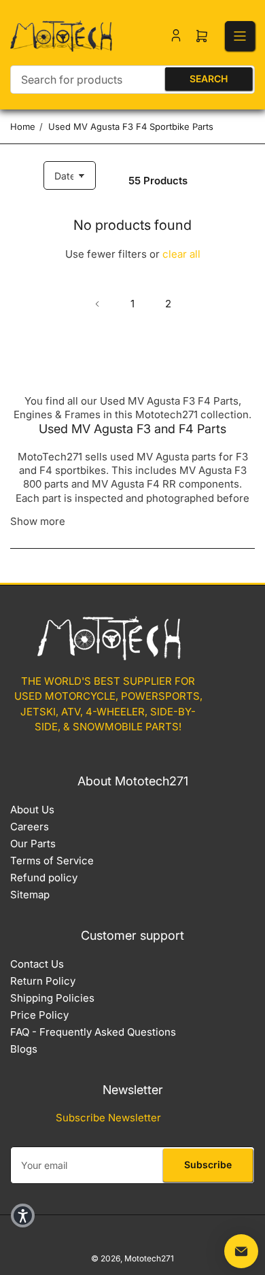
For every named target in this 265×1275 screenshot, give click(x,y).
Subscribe (208, 1164)
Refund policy (43, 877)
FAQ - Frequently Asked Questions (93, 1031)
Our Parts (33, 843)
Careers (29, 826)
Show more (37, 521)
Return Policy (42, 980)
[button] (23, 1215)
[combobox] (132, 79)
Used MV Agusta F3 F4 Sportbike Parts (130, 126)
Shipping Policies (52, 997)
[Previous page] (97, 304)
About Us (32, 809)
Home (22, 126)
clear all (181, 254)
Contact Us (37, 963)
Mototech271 (149, 1258)
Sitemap (30, 894)
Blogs (23, 1048)
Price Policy (39, 1014)
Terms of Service (52, 860)
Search (209, 78)
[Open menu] (240, 36)
